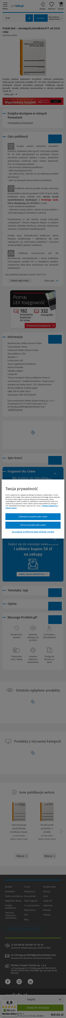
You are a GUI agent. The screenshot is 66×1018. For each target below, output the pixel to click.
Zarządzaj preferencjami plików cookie (33, 531)
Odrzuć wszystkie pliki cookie (33, 525)
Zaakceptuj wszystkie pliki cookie (33, 516)
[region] (33, 509)
